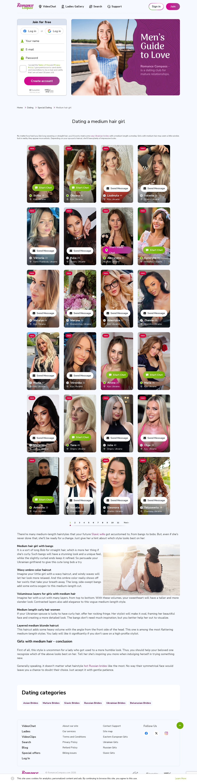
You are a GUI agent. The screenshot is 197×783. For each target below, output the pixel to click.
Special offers (31, 753)
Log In (26, 758)
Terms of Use (44, 65)
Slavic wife (98, 534)
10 (112, 522)
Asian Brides (30, 703)
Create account (42, 81)
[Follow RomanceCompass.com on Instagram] (166, 733)
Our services (69, 731)
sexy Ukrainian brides (99, 136)
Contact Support (112, 726)
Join (173, 6)
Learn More (180, 778)
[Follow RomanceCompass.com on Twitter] (156, 733)
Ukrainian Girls (110, 742)
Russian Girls (110, 747)
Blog (25, 747)
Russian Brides (93, 703)
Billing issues (69, 753)
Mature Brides (51, 703)
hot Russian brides (95, 666)
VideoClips (29, 737)
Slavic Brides (72, 703)
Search (97, 6)
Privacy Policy (69, 742)
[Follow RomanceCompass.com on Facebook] (146, 733)
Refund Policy (69, 747)
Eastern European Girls (115, 736)
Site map (108, 731)
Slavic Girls (109, 753)
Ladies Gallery (75, 6)
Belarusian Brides (140, 703)
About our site (70, 726)
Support (117, 6)
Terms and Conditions (74, 736)
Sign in (156, 6)
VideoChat (49, 6)
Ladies (26, 731)
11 (118, 522)
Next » (126, 522)
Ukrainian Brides (115, 703)
